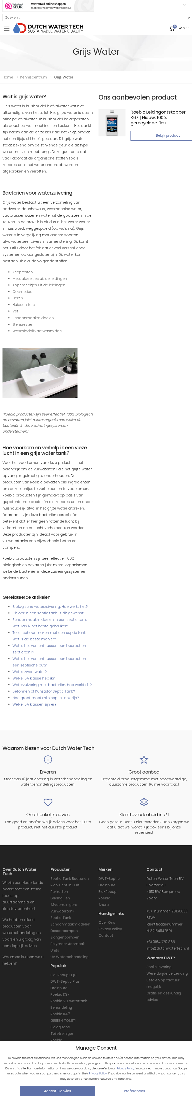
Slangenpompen (65, 937)
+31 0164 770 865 (160, 941)
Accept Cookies (57, 1090)
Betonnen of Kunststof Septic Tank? (43, 691)
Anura (103, 904)
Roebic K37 (60, 994)
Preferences (134, 1090)
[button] (179, 28)
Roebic (104, 898)
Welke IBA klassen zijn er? (34, 704)
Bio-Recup (107, 891)
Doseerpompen (64, 930)
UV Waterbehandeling (69, 956)
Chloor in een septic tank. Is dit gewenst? (48, 613)
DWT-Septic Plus (65, 981)
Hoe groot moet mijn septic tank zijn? (45, 697)
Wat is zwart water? (29, 671)
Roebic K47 (60, 1014)
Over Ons (106, 922)
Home (7, 77)
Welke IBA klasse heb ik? (33, 678)
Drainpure (59, 987)
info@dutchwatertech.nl (167, 948)
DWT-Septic (109, 878)
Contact (105, 935)
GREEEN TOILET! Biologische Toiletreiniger (63, 1027)
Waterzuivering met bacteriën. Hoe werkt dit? (52, 684)
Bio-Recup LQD (63, 974)
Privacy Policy (125, 1068)
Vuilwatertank (62, 911)
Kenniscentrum (33, 77)
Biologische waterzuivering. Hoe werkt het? (50, 606)
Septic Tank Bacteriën (69, 878)
